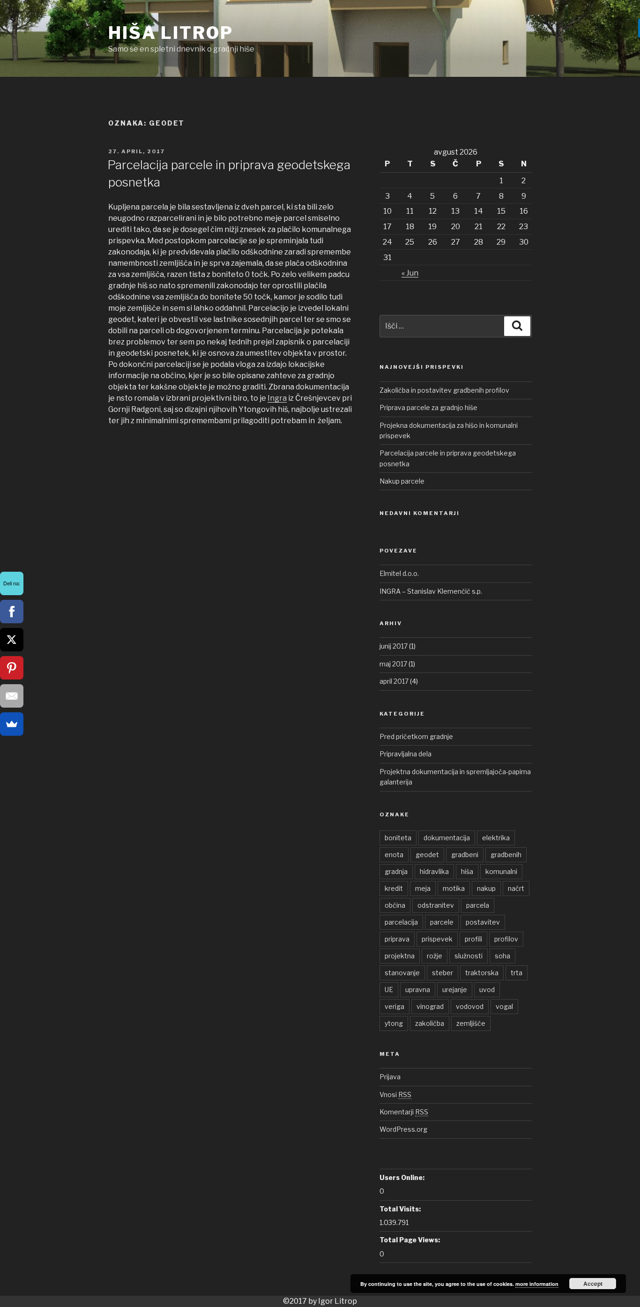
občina (395, 905)
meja (423, 888)
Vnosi (395, 1094)
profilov (506, 939)
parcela (477, 905)
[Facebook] (11, 611)
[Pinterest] (11, 668)
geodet (427, 855)
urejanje (454, 989)
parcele (442, 922)
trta (516, 973)
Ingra (277, 398)
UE (389, 989)
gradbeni (464, 855)
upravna (417, 989)
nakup (486, 888)
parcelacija (401, 922)
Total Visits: (400, 1209)
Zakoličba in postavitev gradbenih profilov (444, 390)
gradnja (396, 871)
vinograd (430, 1006)
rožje (434, 956)
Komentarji (404, 1112)
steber (442, 973)
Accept (593, 1283)
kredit (394, 888)
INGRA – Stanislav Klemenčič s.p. (431, 591)
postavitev (483, 922)
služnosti (468, 956)
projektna (400, 956)
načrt (516, 888)
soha (502, 956)
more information (536, 1283)
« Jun (410, 273)
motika (454, 888)
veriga (394, 1006)
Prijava (390, 1077)
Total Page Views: (410, 1240)
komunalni (501, 871)
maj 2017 (393, 664)
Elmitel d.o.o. (399, 573)
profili (473, 939)
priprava (397, 939)
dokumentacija (447, 838)
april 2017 (394, 681)
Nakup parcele (402, 481)
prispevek (437, 939)
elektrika (496, 838)
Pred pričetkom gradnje (416, 736)
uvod (487, 989)
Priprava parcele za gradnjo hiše (428, 407)
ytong (394, 1023)
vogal (504, 1006)
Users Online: (402, 1177)
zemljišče (470, 1023)
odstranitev (435, 905)
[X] (11, 639)
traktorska (482, 973)
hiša (467, 871)
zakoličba (429, 1023)
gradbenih (506, 855)
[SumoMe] (11, 724)
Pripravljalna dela (406, 754)
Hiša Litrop (170, 32)
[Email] (11, 696)
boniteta (398, 838)
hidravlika (434, 871)
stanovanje (402, 973)
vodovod (470, 1006)
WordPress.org (403, 1129)
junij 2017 (394, 646)
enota (394, 855)
